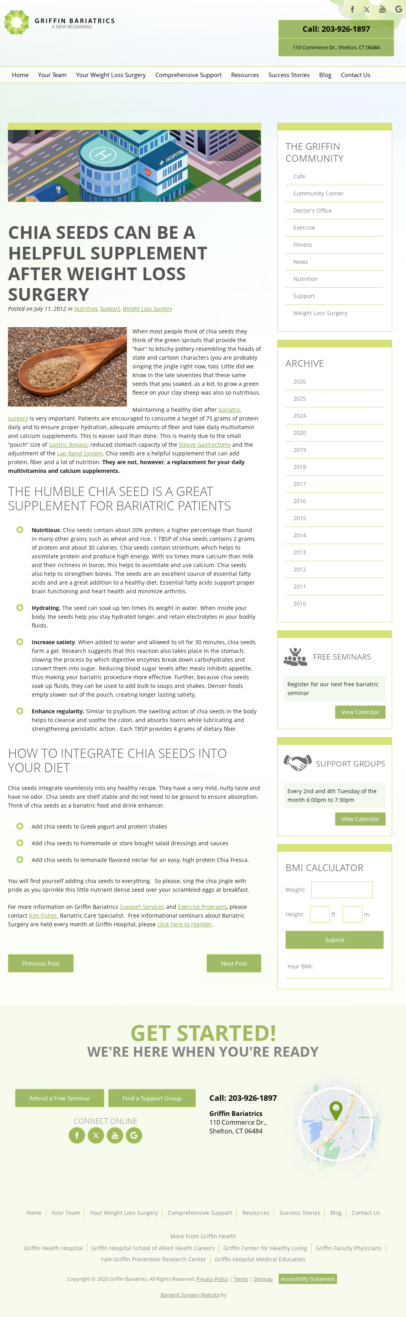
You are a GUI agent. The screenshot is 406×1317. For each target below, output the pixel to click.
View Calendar (360, 712)
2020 (299, 432)
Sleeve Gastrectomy (205, 444)
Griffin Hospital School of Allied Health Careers (153, 1248)
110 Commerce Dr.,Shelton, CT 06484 (238, 1122)
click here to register (184, 924)
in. (367, 914)
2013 (299, 552)
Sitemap (263, 1278)
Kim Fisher (43, 915)
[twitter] (367, 10)
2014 (299, 535)
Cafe (299, 176)
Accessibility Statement (308, 1278)
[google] (398, 10)
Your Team (52, 75)
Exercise (304, 227)
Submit (335, 940)
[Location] (335, 1126)
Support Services (142, 906)
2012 (299, 569)
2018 (299, 467)
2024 (299, 415)
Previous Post (40, 963)
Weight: (295, 889)
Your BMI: (300, 966)
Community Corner (318, 193)
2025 (299, 398)
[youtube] (382, 10)
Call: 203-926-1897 (336, 28)
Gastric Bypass (68, 444)
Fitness (302, 244)
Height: (294, 914)
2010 (299, 603)
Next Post (234, 963)
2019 (299, 449)
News (300, 261)
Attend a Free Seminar (59, 1098)
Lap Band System (80, 453)
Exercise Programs (202, 906)
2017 (299, 484)
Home (20, 75)
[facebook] (352, 10)
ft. (334, 914)
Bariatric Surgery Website (190, 1294)
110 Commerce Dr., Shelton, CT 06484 (336, 47)
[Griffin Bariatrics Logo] (62, 33)
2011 (299, 586)
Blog (325, 75)
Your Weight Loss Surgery (111, 75)
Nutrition (85, 308)
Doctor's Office (312, 210)
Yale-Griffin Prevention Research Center (153, 1259)
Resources (245, 75)
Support (110, 308)
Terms (241, 1278)
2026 (299, 381)
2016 (299, 501)
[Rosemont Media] (237, 1294)
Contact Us (355, 75)
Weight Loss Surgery (147, 308)
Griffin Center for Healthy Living (265, 1248)
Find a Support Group (152, 1098)
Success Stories (289, 75)
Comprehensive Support (188, 75)
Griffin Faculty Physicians (349, 1248)
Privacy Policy (212, 1278)
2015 (299, 518)
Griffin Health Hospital (53, 1248)
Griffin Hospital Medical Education (259, 1259)
